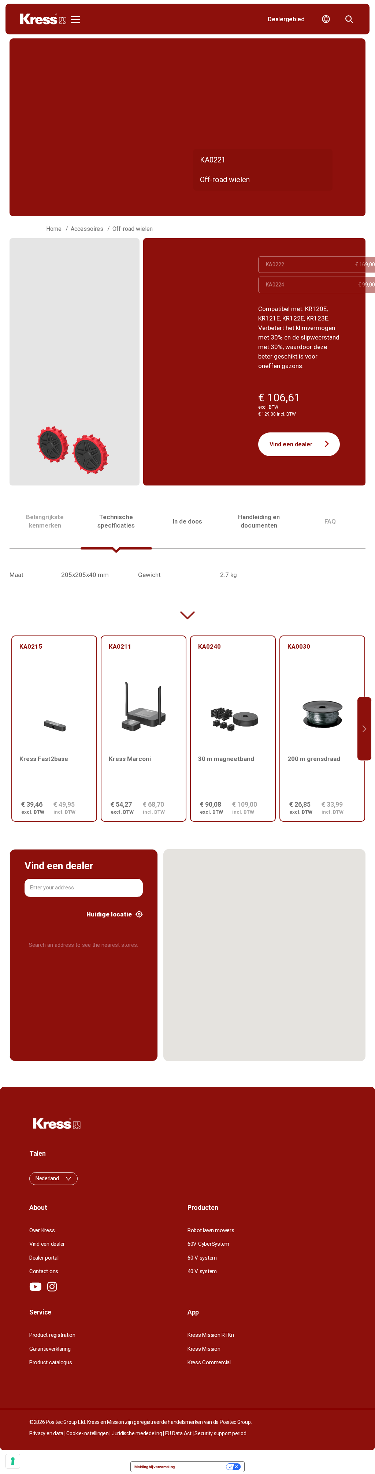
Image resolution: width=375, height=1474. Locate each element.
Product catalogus (50, 1362)
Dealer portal (44, 1257)
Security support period (220, 1433)
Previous (10, 729)
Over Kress (42, 1230)
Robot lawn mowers (211, 1230)
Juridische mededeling (137, 1433)
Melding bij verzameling (154, 1466)
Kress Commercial (209, 1362)
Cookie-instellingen (87, 1433)
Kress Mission (204, 1349)
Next (364, 729)
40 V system (202, 1271)
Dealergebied (286, 19)
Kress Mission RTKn (211, 1335)
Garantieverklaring (49, 1349)
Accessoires (87, 228)
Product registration (52, 1335)
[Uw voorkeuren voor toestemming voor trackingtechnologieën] (13, 1461)
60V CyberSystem (208, 1244)
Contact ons (43, 1271)
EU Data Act (178, 1433)
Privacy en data (46, 1433)
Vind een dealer (291, 444)
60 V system (202, 1257)
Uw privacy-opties (202, 1466)
